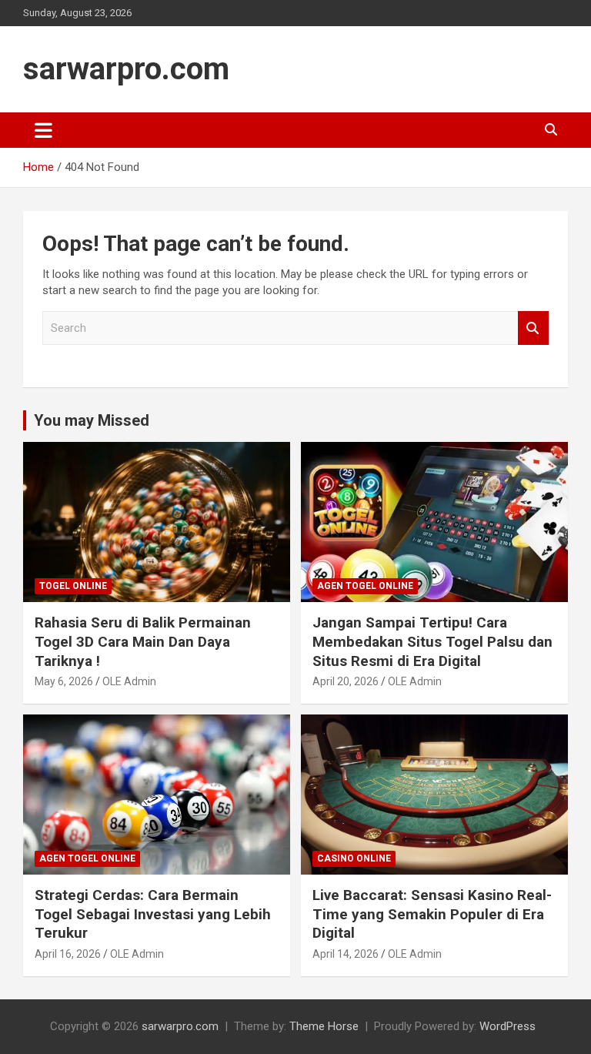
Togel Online (73, 586)
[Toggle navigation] (43, 130)
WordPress (507, 1026)
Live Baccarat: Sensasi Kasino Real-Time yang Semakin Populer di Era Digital (432, 914)
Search (533, 328)
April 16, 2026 (68, 954)
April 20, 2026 (345, 681)
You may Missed (91, 420)
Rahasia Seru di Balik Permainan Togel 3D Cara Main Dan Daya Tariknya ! (143, 641)
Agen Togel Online (365, 586)
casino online (354, 858)
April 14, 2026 (345, 954)
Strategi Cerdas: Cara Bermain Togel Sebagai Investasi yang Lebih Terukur (153, 914)
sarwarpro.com (126, 69)
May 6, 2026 (64, 681)
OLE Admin (129, 681)
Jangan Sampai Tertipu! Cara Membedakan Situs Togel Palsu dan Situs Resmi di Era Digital (432, 641)
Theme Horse (324, 1026)
